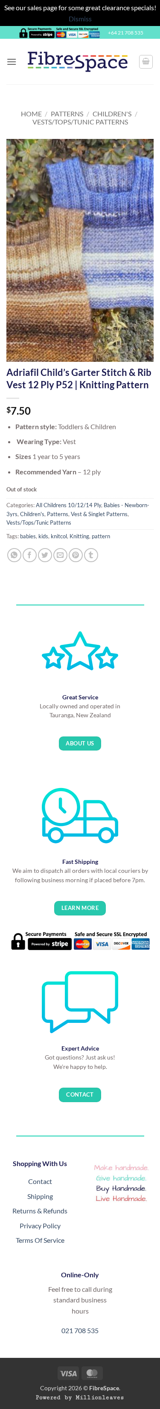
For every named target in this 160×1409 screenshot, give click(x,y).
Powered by (80, 1397)
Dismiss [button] (80, 18)
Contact (40, 1181)
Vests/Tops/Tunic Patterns (80, 122)
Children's (112, 114)
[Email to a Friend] (60, 555)
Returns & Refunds (39, 1211)
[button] (11, 61)
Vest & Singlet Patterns (99, 514)
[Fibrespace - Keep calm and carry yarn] (77, 62)
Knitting (79, 536)
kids (43, 536)
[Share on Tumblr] (91, 555)
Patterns (67, 114)
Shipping (40, 1196)
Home (31, 114)
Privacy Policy (40, 1225)
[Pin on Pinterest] (76, 555)
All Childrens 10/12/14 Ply (68, 505)
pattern (101, 536)
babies (28, 536)
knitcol (59, 536)
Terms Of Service (40, 1240)
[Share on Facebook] (30, 555)
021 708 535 (80, 1330)
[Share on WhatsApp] (14, 555)
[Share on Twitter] (45, 555)
